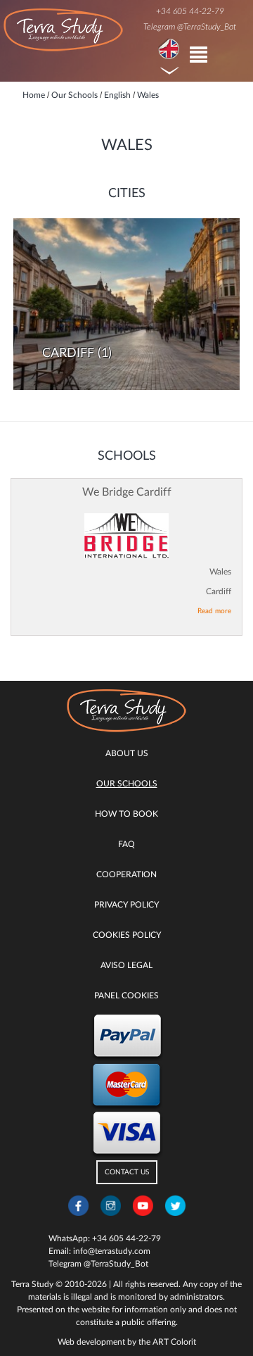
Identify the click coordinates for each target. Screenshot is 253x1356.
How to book (126, 814)
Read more (214, 611)
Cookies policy (127, 935)
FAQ (126, 844)
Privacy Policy (126, 904)
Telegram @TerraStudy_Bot (189, 27)
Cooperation (126, 874)
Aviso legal (126, 965)
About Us (126, 753)
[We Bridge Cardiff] (126, 535)
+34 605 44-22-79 (190, 11)
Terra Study (32, 1284)
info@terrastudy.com (111, 1251)
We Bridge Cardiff (126, 492)
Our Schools (126, 783)
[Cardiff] (126, 304)
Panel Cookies (126, 995)
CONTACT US (127, 1172)
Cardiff (68, 353)
